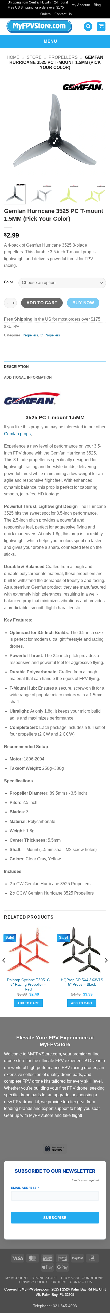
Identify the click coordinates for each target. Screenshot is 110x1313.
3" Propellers (50, 335)
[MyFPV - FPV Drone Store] (41, 26)
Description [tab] (16, 367)
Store (34, 57)
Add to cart (42, 303)
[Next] (97, 129)
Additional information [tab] (28, 377)
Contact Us (63, 14)
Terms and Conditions (82, 1278)
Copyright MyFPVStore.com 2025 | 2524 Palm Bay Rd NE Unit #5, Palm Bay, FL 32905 (55, 1292)
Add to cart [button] (28, 1003)
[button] (88, 26)
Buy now (83, 303)
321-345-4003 (65, 1306)
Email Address (25, 1188)
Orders (45, 14)
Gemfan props (17, 434)
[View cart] (101, 26)
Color (8, 282)
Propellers (63, 57)
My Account (81, 5)
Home (13, 57)
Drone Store (44, 1278)
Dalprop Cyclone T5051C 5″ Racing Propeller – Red (28, 984)
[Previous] (13, 129)
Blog (97, 5)
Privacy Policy (33, 1282)
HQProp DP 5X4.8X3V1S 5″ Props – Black (82, 982)
